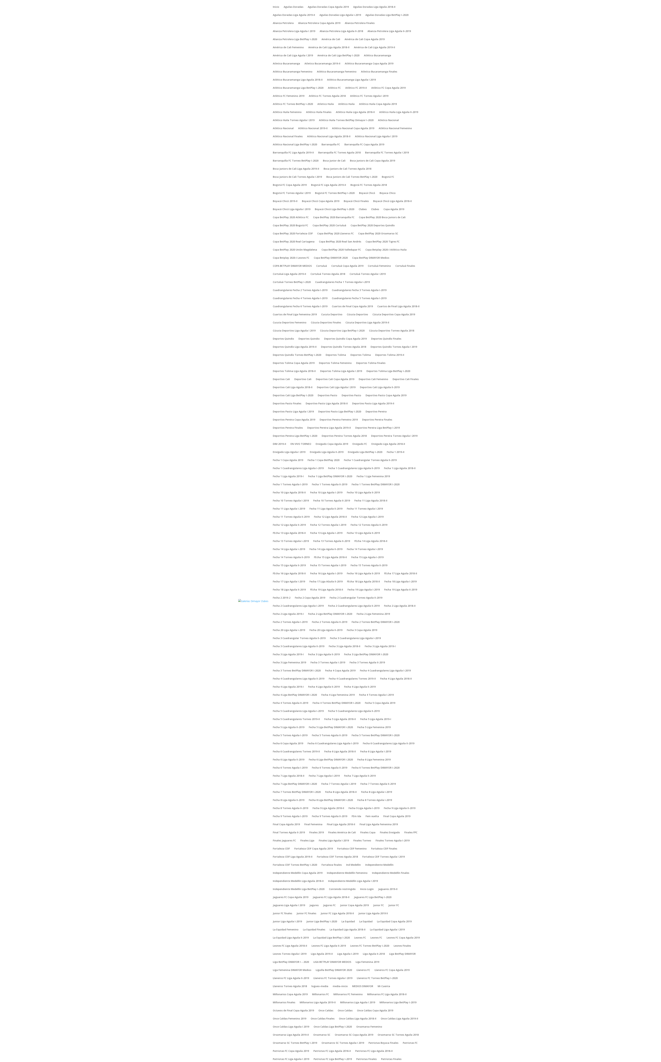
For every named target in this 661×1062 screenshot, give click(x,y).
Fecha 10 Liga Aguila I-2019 (326, 492)
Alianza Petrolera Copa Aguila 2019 (319, 23)
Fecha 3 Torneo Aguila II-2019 (367, 662)
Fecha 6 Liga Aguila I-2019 (375, 751)
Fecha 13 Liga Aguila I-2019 (326, 533)
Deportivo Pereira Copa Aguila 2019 (294, 419)
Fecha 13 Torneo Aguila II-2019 (331, 541)
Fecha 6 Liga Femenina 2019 (374, 759)
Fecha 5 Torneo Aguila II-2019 (329, 735)
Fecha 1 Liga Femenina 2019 (373, 476)
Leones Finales (402, 946)
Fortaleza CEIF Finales (384, 848)
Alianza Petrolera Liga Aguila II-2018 (341, 31)
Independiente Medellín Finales (390, 873)
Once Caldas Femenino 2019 (289, 1018)
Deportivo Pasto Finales (287, 403)
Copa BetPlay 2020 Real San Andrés (340, 241)
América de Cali (331, 39)
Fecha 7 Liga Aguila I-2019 (324, 776)
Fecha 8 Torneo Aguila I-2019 (374, 800)
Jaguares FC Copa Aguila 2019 (290, 897)
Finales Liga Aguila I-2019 (334, 840)
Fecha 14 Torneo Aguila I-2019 (365, 549)
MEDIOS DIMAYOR (362, 986)
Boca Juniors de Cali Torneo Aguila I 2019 (297, 177)
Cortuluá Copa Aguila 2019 (347, 266)
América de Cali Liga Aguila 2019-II (374, 47)
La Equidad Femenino (285, 929)
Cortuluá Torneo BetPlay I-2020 (292, 282)
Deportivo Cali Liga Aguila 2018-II (292, 387)
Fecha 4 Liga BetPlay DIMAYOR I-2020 (295, 695)
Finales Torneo (362, 840)
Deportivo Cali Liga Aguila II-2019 (380, 387)
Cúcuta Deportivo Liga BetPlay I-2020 (342, 330)
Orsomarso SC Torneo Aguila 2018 (398, 1035)
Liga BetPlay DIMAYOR (402, 954)
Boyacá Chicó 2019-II (285, 201)
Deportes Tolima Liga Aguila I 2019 (341, 371)
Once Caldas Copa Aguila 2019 (375, 1010)
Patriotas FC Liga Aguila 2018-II (332, 1051)
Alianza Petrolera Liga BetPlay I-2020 (295, 39)
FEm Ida (356, 816)
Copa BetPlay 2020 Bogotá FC (290, 225)
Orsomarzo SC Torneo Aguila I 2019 (343, 1043)
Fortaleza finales (332, 865)
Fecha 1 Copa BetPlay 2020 (323, 460)
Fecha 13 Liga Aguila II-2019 (363, 533)
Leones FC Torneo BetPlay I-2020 (369, 946)
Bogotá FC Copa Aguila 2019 (290, 185)
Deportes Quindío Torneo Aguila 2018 (343, 347)
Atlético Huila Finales (318, 112)
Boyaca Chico (388, 193)
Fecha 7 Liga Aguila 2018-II (288, 776)
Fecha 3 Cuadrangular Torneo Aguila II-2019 (299, 638)
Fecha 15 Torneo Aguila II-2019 (369, 565)
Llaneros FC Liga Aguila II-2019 (291, 978)
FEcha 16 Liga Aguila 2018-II (289, 573)
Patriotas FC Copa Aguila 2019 (291, 1051)
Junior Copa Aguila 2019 (354, 905)
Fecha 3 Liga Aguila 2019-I (380, 646)
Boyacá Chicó (367, 193)
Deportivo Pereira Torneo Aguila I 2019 (394, 436)
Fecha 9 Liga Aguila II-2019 (399, 808)
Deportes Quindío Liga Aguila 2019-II (295, 347)
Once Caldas (325, 1010)
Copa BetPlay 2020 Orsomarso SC (378, 233)
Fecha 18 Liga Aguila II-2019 (289, 589)
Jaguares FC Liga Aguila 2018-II (331, 897)
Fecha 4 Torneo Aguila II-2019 (290, 703)
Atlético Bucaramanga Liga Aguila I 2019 (351, 80)
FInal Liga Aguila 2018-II (341, 824)
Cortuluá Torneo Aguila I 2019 (368, 274)
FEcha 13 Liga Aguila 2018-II (289, 533)
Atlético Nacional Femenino (395, 128)
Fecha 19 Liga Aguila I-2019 (364, 589)
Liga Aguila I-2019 (347, 954)
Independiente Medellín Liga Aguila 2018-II (298, 881)
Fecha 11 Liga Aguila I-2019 (289, 508)
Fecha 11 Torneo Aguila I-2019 (365, 508)
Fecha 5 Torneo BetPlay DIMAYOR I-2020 (376, 735)
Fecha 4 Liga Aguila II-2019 (324, 687)
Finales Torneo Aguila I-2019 (393, 840)
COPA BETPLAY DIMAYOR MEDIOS (292, 266)
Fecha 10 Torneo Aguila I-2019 (291, 500)
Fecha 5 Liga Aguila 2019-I (375, 719)
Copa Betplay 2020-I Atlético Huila (386, 249)
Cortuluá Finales (405, 266)
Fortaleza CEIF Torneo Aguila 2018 (337, 857)
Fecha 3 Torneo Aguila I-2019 (328, 662)
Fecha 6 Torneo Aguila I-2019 (290, 767)
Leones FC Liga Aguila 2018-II (290, 946)
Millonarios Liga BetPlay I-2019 (398, 1002)
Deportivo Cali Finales (406, 379)
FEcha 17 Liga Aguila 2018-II (400, 573)
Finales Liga (307, 840)
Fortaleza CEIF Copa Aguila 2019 (313, 848)
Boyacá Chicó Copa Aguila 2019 (320, 201)
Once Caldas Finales (322, 1018)
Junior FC (378, 905)
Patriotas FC (410, 1043)
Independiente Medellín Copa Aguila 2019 (297, 873)
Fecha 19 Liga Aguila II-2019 (400, 589)
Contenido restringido (342, 889)
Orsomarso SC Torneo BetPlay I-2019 (295, 1043)
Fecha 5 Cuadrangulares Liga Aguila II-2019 (354, 711)
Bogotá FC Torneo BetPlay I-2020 (335, 193)
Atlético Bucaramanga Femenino (292, 71)
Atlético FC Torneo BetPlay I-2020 (293, 104)
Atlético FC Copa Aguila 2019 (388, 88)
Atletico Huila (325, 104)
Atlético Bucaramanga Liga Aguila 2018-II (298, 80)
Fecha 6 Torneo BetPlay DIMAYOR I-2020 (376, 767)
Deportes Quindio (283, 339)
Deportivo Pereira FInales (288, 428)
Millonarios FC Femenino (348, 994)
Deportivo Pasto (327, 395)
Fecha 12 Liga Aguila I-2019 (367, 517)
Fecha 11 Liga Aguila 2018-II (370, 500)
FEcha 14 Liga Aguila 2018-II (370, 541)
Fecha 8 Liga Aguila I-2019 (376, 792)
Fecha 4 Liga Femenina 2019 (338, 695)
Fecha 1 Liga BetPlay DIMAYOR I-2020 (330, 476)
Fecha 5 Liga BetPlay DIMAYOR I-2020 (331, 727)
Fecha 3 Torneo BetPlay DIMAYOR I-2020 (297, 670)
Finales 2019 (316, 832)
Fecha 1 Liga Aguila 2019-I (288, 476)
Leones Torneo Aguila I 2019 (289, 954)
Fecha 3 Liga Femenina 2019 (289, 662)
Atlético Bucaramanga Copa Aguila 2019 (369, 63)
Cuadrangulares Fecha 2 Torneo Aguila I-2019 (300, 290)
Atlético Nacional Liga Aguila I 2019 (376, 136)
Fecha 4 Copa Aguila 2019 (340, 670)
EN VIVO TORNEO (301, 444)
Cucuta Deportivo (331, 314)
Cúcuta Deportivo (357, 314)
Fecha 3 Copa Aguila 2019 (362, 630)
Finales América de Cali (342, 832)
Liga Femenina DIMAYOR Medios (292, 970)
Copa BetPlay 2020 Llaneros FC (335, 233)
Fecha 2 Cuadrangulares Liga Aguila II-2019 (354, 606)
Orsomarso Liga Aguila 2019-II (291, 1035)
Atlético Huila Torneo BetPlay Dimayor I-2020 (346, 120)
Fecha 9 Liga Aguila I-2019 (364, 808)
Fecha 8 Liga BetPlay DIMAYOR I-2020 (331, 800)
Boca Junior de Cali (334, 160)
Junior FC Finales (306, 913)
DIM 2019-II (279, 444)
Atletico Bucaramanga (286, 63)
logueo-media (319, 986)
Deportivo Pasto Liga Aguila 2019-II (373, 403)
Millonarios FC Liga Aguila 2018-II (387, 994)
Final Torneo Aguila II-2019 (289, 832)
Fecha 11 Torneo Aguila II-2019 (291, 517)
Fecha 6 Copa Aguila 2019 (288, 743)
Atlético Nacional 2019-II (313, 128)
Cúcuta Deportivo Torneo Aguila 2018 (391, 330)
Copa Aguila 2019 (394, 209)
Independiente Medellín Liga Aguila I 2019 (353, 881)
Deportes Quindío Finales (386, 339)
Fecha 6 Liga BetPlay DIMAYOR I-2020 (331, 759)
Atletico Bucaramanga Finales (379, 71)
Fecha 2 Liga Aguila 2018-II (400, 606)
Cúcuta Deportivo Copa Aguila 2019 (394, 314)
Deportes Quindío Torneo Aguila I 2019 (394, 347)
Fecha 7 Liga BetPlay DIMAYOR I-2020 (295, 784)
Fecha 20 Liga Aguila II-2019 (325, 630)
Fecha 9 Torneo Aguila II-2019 (329, 816)
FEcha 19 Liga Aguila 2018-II (326, 589)
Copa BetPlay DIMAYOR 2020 (331, 258)
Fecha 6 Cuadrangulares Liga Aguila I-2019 (333, 743)
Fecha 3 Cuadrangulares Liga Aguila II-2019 (298, 646)
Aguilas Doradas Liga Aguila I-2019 (340, 15)
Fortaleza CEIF (281, 848)
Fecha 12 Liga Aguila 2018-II (330, 517)
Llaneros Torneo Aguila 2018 (290, 986)
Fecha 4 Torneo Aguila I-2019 (376, 695)
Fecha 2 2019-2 (281, 598)
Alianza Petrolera (283, 23)
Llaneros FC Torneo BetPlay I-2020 (377, 978)
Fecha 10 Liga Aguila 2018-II (289, 492)
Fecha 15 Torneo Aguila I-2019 (328, 565)
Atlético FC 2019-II (356, 88)
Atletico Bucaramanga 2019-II (322, 63)
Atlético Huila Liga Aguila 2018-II (355, 112)
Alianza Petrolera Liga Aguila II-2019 (389, 31)
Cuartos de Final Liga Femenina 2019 (295, 314)
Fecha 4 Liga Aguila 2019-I (288, 687)
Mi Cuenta (384, 986)
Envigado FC (360, 444)
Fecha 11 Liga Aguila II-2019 (325, 508)
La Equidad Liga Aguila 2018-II (347, 929)
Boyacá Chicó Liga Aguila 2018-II (392, 201)
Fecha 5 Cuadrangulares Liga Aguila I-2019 (298, 711)
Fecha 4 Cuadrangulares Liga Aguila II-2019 (298, 678)
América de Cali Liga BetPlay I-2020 (338, 55)
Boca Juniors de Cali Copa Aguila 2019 (372, 160)
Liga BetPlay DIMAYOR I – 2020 (291, 962)
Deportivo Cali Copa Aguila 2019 (335, 379)
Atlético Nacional (283, 128)
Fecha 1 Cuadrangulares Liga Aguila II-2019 (354, 468)
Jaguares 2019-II (387, 889)
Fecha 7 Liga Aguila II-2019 (360, 776)
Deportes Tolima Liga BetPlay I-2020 (388, 371)
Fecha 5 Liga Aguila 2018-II (340, 719)
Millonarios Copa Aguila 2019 (290, 994)
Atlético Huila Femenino (287, 112)
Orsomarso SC (321, 1035)
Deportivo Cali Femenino (373, 379)
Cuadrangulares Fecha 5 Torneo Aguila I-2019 (359, 298)
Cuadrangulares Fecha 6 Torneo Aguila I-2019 (300, 306)
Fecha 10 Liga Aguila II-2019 (363, 492)
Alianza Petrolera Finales (360, 23)
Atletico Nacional (388, 120)
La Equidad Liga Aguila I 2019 (387, 929)
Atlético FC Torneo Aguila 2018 (327, 96)
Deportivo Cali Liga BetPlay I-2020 (293, 395)
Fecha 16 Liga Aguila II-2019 (363, 573)
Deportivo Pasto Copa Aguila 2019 (386, 395)
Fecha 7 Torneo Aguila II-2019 (378, 784)
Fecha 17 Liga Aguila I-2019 (289, 581)
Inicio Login (367, 889)
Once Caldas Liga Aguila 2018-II (357, 1018)
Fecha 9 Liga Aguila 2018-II (328, 808)
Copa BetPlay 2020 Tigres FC (383, 241)
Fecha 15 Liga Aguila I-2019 (367, 557)
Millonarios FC (320, 994)
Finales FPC (410, 832)
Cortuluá (321, 266)
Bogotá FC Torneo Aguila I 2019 (292, 193)
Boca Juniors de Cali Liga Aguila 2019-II (296, 169)
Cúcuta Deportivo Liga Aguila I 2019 (294, 330)
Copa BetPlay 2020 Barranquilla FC (333, 217)
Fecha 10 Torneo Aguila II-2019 (331, 500)
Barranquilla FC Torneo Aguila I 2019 (387, 152)
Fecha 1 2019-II (395, 452)
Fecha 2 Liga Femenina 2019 (373, 614)
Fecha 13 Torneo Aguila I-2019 (291, 541)
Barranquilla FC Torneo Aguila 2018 (339, 152)
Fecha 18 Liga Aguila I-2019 (400, 581)
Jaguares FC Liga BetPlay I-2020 (372, 897)
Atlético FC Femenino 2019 (288, 96)
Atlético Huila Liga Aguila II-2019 (398, 112)
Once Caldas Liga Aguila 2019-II (399, 1018)
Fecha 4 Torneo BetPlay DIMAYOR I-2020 (336, 703)
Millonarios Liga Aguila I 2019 (357, 1002)
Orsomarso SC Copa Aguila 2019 (354, 1035)
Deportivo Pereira (376, 411)
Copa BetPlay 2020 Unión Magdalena (295, 249)
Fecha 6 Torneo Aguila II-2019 (329, 767)
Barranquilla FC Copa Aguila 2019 (364, 144)
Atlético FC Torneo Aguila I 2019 (369, 96)
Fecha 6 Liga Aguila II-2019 (288, 759)
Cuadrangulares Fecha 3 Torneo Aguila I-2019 (359, 290)
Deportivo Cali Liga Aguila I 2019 (336, 387)
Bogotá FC (388, 177)
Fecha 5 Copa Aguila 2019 (380, 703)
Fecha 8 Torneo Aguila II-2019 (290, 808)
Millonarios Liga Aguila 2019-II (318, 1002)
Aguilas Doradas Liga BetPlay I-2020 (386, 15)
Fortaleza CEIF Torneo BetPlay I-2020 (295, 865)
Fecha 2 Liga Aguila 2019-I (288, 614)
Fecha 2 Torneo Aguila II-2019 (329, 622)
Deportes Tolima (336, 355)
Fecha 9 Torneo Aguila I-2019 (290, 816)
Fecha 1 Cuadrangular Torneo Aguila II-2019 (370, 460)
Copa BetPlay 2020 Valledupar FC (341, 249)
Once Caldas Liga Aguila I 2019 (291, 1026)
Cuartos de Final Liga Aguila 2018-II (398, 306)
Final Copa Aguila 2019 (396, 816)
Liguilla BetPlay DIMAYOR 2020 (334, 970)
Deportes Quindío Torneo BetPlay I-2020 (297, 355)
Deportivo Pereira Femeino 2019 (339, 419)
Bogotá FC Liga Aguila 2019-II (328, 185)
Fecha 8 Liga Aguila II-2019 (288, 800)
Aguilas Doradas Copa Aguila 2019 (328, 7)
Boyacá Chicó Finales (356, 201)
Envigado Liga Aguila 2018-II (388, 444)
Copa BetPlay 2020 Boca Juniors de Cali (382, 217)
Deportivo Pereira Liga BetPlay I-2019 (377, 428)
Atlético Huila (346, 104)
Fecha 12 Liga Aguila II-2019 (289, 525)
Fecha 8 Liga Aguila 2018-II (341, 792)
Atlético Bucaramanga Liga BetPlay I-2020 (298, 88)
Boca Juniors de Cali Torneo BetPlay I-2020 (351, 177)
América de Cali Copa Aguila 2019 (365, 39)
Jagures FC (329, 905)
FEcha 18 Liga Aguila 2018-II (363, 581)
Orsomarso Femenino (369, 1026)
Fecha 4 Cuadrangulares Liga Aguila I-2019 (385, 670)
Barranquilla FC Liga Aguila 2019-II (293, 152)
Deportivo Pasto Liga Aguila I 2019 (293, 411)
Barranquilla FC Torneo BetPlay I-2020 (295, 160)
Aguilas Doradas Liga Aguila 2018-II (374, 7)
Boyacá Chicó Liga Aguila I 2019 (291, 209)
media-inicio (340, 986)
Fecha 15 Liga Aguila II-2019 (289, 565)
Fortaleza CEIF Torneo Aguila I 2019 (383, 857)
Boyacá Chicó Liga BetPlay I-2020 (334, 209)
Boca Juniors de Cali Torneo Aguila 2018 (347, 169)
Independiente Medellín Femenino (347, 873)
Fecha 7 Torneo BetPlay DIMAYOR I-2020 (297, 792)
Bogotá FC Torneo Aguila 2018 (368, 185)
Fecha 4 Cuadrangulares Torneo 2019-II (352, 678)
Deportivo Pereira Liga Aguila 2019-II (329, 428)
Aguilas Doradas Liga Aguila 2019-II (294, 15)
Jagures (314, 905)
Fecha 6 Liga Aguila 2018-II (340, 751)
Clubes (363, 209)
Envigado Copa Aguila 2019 (332, 444)
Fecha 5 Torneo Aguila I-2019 (290, 735)
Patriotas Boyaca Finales (383, 1043)
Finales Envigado (390, 832)
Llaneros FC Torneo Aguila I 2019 (332, 978)
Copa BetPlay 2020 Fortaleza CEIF (293, 233)
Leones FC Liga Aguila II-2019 (329, 946)
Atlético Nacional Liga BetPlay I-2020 (295, 144)
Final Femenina (313, 824)
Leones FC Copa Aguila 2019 (403, 937)
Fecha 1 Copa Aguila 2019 (288, 460)
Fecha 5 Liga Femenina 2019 (374, 727)
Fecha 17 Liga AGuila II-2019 (326, 581)
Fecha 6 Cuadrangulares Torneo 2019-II (296, 751)
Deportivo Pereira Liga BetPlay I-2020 (295, 436)
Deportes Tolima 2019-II (389, 355)
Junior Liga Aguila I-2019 (287, 921)
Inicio (276, 7)
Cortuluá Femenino (379, 266)
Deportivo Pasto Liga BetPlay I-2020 (339, 411)
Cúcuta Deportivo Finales (326, 322)
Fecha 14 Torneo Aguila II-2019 (291, 557)
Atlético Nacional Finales (288, 136)
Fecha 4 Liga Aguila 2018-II (396, 678)
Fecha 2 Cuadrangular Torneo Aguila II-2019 (356, 598)
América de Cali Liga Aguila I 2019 (293, 55)
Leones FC (360, 937)
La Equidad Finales (314, 929)
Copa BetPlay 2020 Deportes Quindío (373, 225)
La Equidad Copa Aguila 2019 (394, 921)
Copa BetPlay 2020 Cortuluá (329, 225)
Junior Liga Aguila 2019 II (373, 913)
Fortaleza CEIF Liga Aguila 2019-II (292, 857)
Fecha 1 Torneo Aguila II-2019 (329, 484)
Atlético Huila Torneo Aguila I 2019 (293, 120)
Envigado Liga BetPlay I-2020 (365, 452)
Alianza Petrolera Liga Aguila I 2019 (294, 31)
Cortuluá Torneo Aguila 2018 (328, 274)
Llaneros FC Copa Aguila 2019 (392, 970)
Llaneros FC (363, 970)
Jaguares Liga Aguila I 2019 (289, 905)
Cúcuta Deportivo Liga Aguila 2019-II (367, 322)
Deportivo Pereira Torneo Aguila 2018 (344, 436)
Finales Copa (367, 832)
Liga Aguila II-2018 (374, 954)
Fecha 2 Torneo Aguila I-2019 (290, 622)
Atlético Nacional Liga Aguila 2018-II (328, 136)
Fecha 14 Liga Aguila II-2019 (325, 549)
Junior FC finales (282, 913)
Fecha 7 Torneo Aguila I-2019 (338, 784)
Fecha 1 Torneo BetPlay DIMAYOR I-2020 (376, 484)
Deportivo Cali (281, 379)
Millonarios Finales (284, 1002)
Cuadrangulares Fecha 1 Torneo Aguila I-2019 (342, 282)
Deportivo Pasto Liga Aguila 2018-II (327, 403)
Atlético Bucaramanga (377, 55)
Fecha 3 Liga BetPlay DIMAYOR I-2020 (366, 654)
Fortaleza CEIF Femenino (352, 848)
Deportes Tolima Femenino (335, 363)
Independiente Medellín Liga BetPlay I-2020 (298, 889)
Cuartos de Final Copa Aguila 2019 (352, 306)
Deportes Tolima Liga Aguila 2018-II (294, 371)
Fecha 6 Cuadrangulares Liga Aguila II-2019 (388, 743)
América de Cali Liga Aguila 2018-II (328, 47)
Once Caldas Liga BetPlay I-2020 (333, 1026)
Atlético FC (334, 88)
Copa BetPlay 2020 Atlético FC (291, 217)
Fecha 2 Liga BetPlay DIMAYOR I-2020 (330, 614)
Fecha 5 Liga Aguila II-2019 (288, 727)
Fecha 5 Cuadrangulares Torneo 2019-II (296, 719)
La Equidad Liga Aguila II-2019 (291, 937)
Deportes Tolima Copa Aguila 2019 (293, 363)
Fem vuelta (372, 816)
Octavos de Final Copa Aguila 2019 (293, 1010)
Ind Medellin (353, 865)
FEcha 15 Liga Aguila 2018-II (330, 557)
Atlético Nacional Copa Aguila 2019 (353, 128)
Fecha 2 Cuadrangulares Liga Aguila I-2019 (298, 606)
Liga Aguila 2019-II (322, 954)
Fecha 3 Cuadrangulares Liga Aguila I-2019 (355, 638)
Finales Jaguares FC (284, 840)
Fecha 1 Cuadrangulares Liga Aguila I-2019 (298, 468)
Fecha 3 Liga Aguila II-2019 (324, 654)
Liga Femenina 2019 (367, 962)
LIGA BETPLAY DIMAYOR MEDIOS (332, 962)
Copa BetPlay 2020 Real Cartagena (293, 241)
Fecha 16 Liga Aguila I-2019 (326, 573)
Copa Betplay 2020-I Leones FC (291, 258)
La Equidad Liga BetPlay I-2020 (331, 937)
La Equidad (348, 921)
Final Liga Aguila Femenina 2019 (379, 824)
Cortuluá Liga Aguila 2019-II (289, 274)
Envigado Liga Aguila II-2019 (326, 452)
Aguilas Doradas (293, 7)
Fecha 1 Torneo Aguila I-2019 (290, 484)
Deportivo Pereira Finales (377, 419)
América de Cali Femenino (288, 47)
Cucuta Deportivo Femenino (289, 322)
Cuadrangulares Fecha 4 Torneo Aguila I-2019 (300, 298)
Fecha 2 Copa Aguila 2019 (310, 598)
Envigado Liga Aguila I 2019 (289, 452)
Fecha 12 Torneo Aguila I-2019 (328, 525)
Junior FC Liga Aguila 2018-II (337, 913)
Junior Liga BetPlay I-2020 (321, 921)
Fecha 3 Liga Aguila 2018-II (344, 646)
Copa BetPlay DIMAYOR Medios (370, 258)
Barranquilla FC (331, 144)
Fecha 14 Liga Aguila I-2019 (289, 549)
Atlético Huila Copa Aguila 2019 (378, 104)
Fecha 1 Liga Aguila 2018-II (400, 468)
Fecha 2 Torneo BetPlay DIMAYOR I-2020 (376, 622)
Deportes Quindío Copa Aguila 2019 (345, 339)
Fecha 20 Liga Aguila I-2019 (289, 630)
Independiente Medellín (379, 865)
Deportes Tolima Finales (370, 363)
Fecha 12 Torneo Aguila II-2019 (369, 525)
